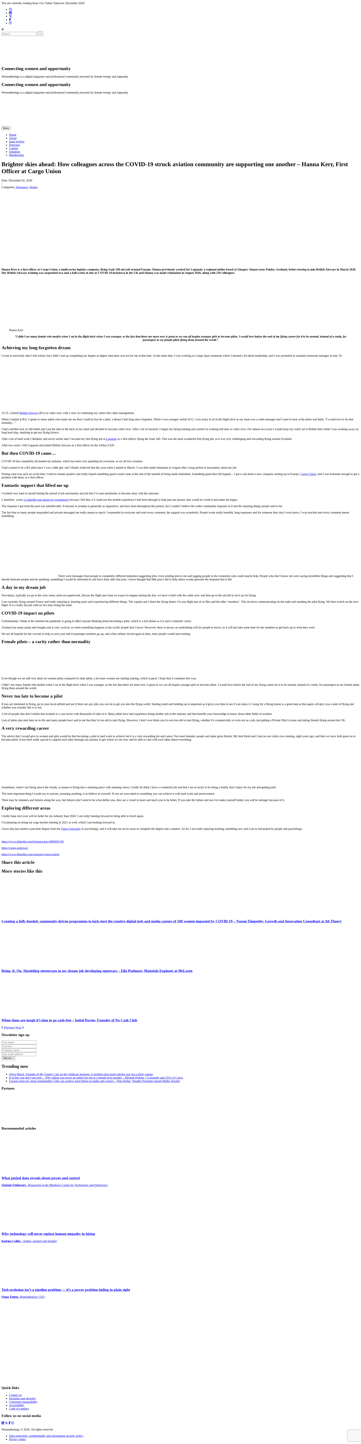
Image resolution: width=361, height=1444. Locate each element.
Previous (8, 1027)
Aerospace (21, 187)
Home (12, 134)
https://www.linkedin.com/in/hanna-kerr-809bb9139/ (33, 841)
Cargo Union (308, 474)
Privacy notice (17, 1439)
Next (18, 1027)
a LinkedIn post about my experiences (46, 499)
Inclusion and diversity (22, 1398)
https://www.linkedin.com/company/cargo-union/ (31, 854)
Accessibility (16, 1405)
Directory (14, 145)
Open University (71, 828)
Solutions (14, 151)
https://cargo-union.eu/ (15, 848)
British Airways (29, 413)
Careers (13, 148)
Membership (16, 155)
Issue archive (16, 141)
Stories (34, 187)
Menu (6, 128)
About (13, 138)
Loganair (111, 438)
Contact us (15, 1395)
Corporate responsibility (23, 1401)
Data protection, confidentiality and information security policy (46, 1435)
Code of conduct (19, 1408)
